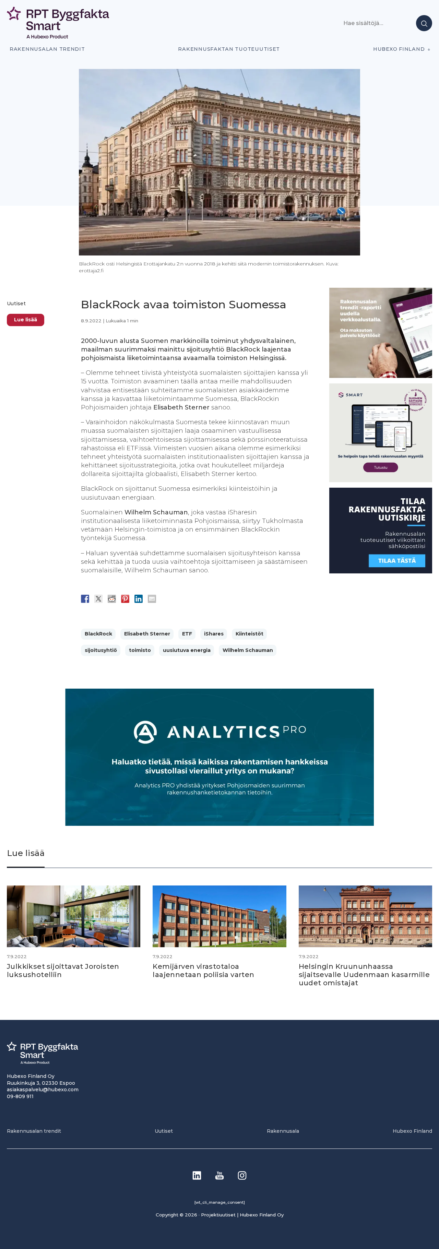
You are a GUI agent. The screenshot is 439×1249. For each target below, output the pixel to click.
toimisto (140, 650)
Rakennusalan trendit (47, 49)
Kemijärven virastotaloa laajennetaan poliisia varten (203, 970)
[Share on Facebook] (85, 599)
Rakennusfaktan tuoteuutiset (229, 49)
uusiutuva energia (187, 650)
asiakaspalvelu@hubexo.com (43, 1089)
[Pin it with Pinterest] (125, 599)
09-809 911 (20, 1096)
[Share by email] (152, 599)
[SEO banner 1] (380, 480)
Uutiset (16, 303)
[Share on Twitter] (98, 599)
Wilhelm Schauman (248, 650)
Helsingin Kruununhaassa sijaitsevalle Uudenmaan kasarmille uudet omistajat (364, 974)
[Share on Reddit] (112, 599)
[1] (380, 571)
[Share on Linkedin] (138, 599)
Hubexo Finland (399, 49)
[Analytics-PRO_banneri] (219, 824)
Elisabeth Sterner (147, 634)
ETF (187, 634)
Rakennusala (283, 1131)
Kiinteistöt (249, 634)
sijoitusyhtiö (101, 650)
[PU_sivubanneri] (380, 376)
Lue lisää (25, 319)
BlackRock (98, 634)
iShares (214, 634)
